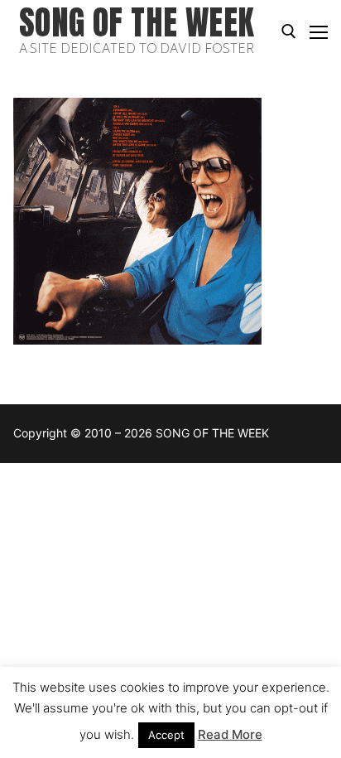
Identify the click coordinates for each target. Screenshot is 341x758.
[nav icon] (319, 31)
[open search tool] (288, 31)
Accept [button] (166, 734)
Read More (230, 734)
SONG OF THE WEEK (136, 22)
